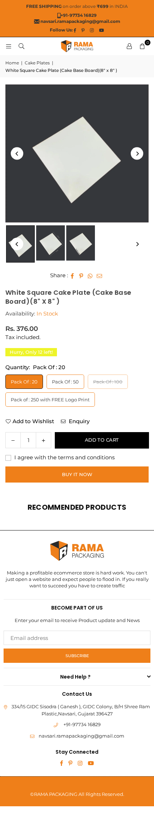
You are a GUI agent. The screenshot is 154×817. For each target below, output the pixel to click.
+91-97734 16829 (82, 724)
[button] (142, 46)
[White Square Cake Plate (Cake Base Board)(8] (50, 244)
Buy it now (77, 474)
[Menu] (8, 46)
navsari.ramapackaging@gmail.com (81, 736)
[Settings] (129, 46)
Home (12, 62)
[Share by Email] (99, 275)
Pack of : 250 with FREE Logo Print (50, 399)
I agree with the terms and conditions (64, 457)
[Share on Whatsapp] (90, 275)
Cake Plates (37, 62)
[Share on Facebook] (72, 275)
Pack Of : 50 (65, 382)
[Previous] (17, 153)
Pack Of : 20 (24, 382)
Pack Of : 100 (107, 382)
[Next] (137, 153)
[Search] (21, 46)
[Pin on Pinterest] (81, 275)
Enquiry (78, 421)
